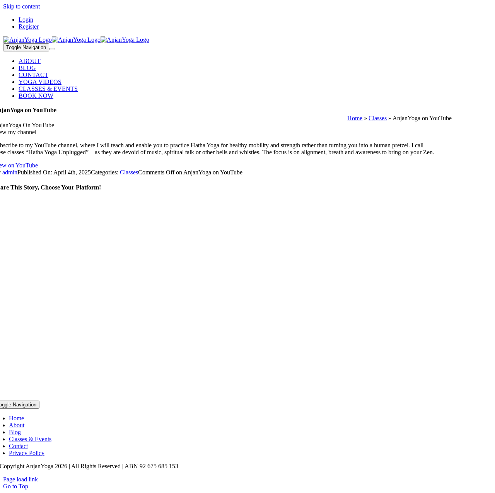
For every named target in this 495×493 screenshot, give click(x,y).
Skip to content (21, 6)
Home (354, 118)
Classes (378, 118)
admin (9, 172)
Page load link (20, 479)
